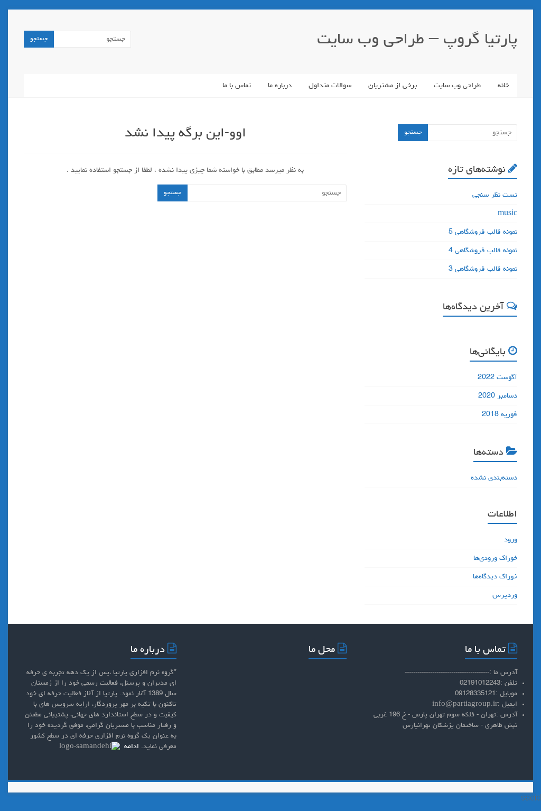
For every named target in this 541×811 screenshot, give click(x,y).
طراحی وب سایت (457, 85)
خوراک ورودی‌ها (495, 558)
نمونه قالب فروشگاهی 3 (483, 269)
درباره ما (280, 85)
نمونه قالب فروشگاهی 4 (483, 250)
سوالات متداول (330, 85)
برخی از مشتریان (392, 85)
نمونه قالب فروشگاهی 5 (483, 232)
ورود (510, 540)
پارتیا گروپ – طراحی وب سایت (417, 40)
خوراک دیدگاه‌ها (495, 577)
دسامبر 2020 (497, 396)
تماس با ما (236, 85)
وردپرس (504, 595)
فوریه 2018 (499, 414)
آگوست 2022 (497, 377)
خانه (503, 85)
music (507, 213)
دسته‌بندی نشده (494, 478)
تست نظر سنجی (494, 195)
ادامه (130, 747)
